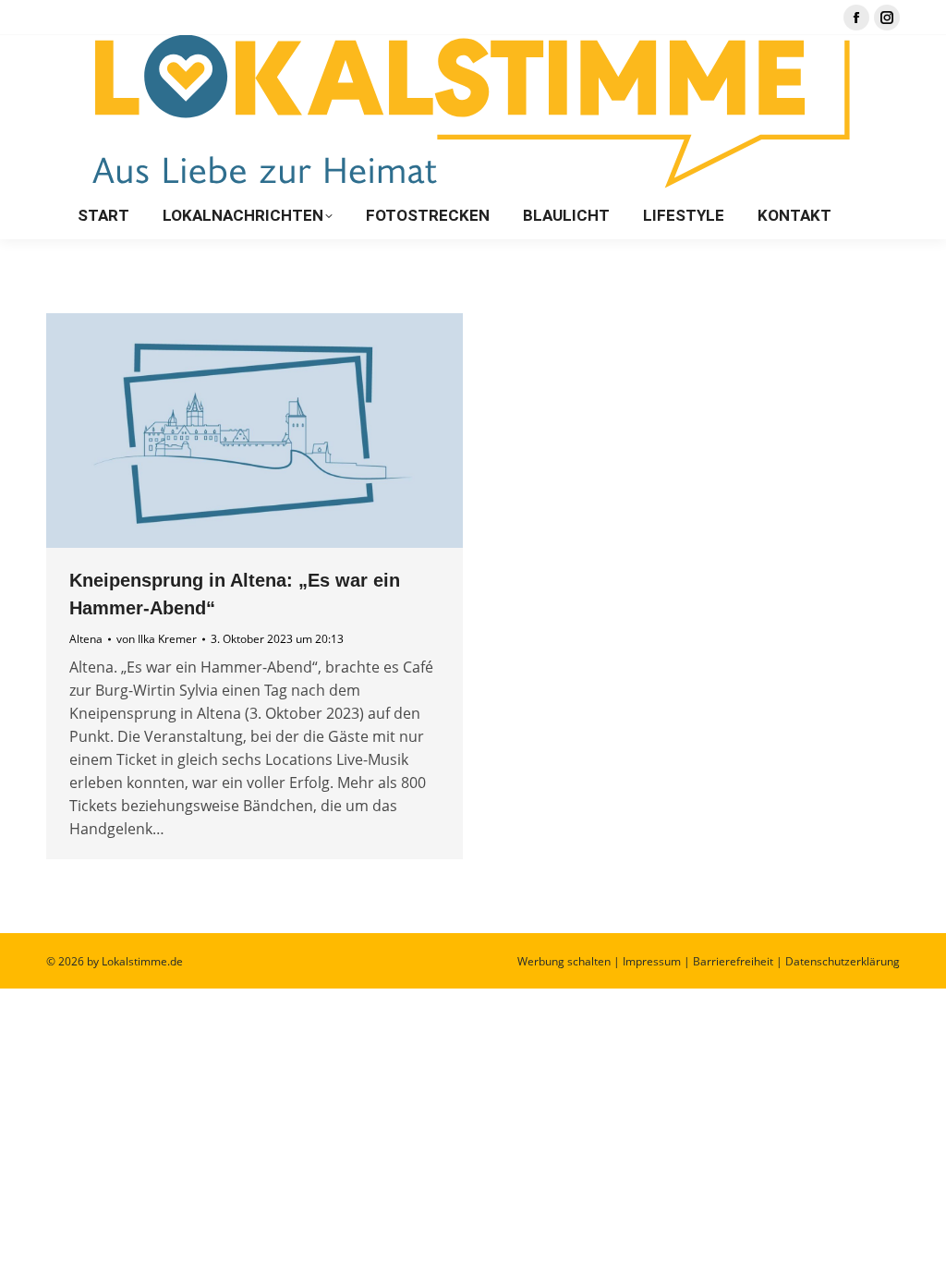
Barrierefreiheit (733, 961)
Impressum (652, 961)
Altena (86, 639)
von (156, 639)
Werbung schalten (564, 961)
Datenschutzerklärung (842, 961)
